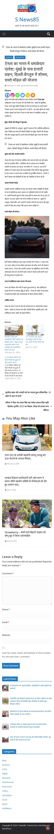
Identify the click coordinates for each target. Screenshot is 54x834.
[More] (33, 95)
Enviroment (20, 57)
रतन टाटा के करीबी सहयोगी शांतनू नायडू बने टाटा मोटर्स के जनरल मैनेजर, (25, 456)
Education (6, 778)
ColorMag (42, 825)
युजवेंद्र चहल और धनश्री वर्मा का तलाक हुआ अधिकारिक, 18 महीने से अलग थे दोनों (28, 394)
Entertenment (8, 782)
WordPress (6, 828)
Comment (8, 573)
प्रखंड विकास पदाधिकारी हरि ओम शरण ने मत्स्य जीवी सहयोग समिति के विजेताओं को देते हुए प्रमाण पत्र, (26, 481)
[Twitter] (22, 95)
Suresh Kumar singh (30, 85)
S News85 (27, 19)
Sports (5, 804)
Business (9, 57)
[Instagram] (12, 95)
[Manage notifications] (48, 828)
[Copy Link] (27, 95)
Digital (4, 773)
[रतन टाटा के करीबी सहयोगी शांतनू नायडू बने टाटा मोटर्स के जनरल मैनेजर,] (27, 426)
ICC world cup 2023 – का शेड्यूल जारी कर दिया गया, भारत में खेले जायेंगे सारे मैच (35, 340)
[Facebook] (7, 95)
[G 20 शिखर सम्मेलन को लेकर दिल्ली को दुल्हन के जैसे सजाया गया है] (15, 368)
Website (6, 635)
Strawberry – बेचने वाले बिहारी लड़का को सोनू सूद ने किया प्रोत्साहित (25, 533)
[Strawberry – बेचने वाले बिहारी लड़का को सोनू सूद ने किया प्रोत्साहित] (27, 501)
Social (4, 799)
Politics (5, 791)
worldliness (7, 808)
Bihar (4, 760)
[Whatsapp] (17, 95)
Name (6, 609)
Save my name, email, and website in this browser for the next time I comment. (26, 654)
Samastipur (7, 795)
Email (5, 622)
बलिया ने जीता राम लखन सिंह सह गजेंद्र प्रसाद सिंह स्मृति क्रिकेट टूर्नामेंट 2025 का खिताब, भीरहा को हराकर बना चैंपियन (27, 406)
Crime (4, 769)
